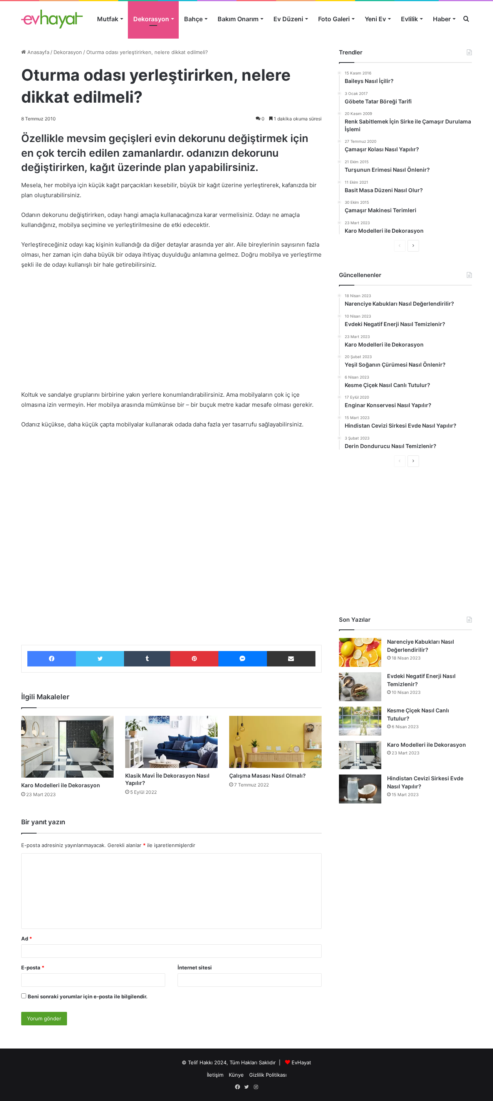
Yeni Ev (375, 19)
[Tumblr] (147, 658)
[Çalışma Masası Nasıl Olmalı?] (275, 742)
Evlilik (409, 19)
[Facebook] (51, 658)
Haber (442, 19)
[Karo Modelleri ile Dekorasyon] (67, 747)
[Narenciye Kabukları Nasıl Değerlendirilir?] (360, 652)
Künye (236, 1075)
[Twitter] (100, 658)
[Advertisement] (171, 333)
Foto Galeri (334, 19)
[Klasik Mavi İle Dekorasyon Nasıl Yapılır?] (171, 742)
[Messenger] (242, 658)
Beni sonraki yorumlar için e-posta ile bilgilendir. (88, 996)
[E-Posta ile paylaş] (291, 658)
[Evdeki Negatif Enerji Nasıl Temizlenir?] (360, 686)
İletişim (215, 1075)
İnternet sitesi (195, 967)
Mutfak (107, 19)
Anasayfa (37, 52)
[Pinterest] (194, 658)
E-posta (32, 967)
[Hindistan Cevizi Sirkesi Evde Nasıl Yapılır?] (360, 789)
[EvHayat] (52, 19)
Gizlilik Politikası (268, 1075)
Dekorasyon (151, 19)
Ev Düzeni (288, 19)
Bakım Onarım (238, 19)
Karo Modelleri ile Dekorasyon (60, 785)
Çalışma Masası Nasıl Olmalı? (267, 775)
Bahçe (193, 19)
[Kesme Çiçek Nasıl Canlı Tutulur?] (360, 721)
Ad (26, 938)
